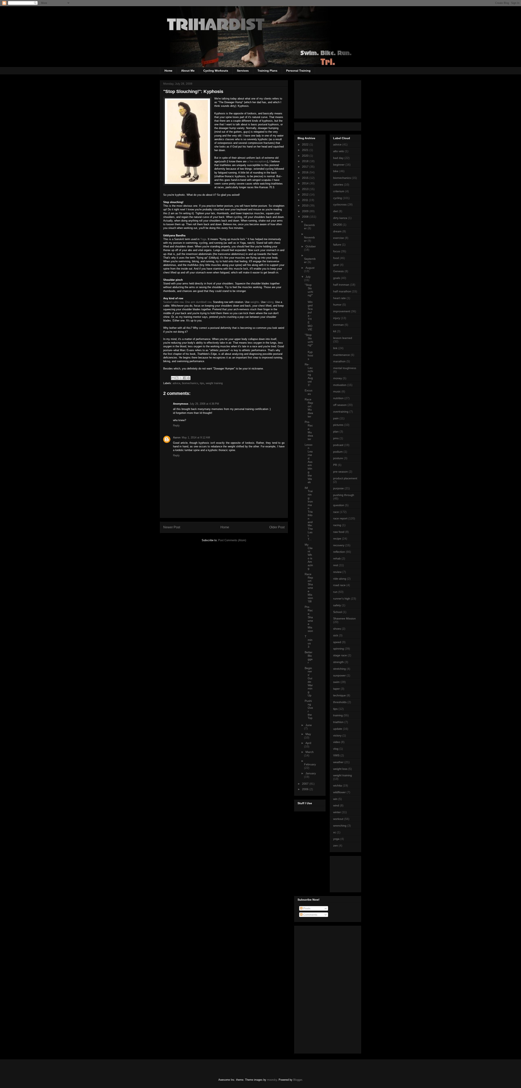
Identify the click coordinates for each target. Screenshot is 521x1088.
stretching (339, 668)
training (338, 715)
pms (336, 438)
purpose (338, 488)
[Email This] (173, 378)
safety (337, 605)
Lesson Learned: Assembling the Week (309, 463)
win (335, 799)
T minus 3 (308, 641)
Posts (306, 908)
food (336, 258)
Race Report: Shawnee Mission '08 (309, 587)
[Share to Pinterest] (188, 378)
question (338, 505)
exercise (338, 237)
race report (340, 518)
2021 (305, 150)
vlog (335, 748)
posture (338, 458)
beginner (339, 164)
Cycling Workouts (215, 70)
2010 (305, 205)
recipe (337, 538)
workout (338, 818)
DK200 (337, 224)
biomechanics (190, 383)
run (335, 591)
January (310, 773)
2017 (305, 166)
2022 (305, 144)
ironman (338, 324)
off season (340, 404)
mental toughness (344, 368)
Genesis (338, 271)
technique (339, 695)
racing (337, 525)
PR (335, 464)
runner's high (341, 598)
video (336, 742)
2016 (305, 172)
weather (338, 762)
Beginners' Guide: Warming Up (309, 681)
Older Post (277, 527)
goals (336, 278)
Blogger (297, 1079)
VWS (336, 755)
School (337, 612)
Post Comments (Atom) (232, 540)
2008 (305, 216)
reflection (339, 551)
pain (336, 418)
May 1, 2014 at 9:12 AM (196, 437)
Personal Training (298, 70)
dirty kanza (340, 218)
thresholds (340, 702)
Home (168, 70)
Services (243, 70)
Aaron (177, 437)
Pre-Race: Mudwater (309, 430)
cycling (337, 198)
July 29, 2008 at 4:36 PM (204, 403)
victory (337, 735)
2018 (305, 161)
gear (336, 264)
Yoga (203, 239)
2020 (305, 155)
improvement (341, 311)
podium (338, 451)
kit (334, 331)
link (335, 348)
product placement (345, 478)
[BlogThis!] (177, 378)
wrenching (339, 825)
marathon (339, 361)
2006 (305, 789)
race (336, 511)
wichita (337, 785)
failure (337, 244)
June (308, 725)
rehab (337, 558)
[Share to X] (181, 378)
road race (339, 585)
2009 (305, 211)
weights (254, 302)
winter (337, 812)
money (337, 378)
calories (338, 184)
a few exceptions (257, 161)
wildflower (339, 792)
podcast (338, 445)
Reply (176, 425)
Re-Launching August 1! (309, 375)
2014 (305, 183)
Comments (309, 914)
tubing (270, 302)
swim (336, 682)
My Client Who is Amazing (309, 556)
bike (335, 171)
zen (335, 845)
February (310, 764)
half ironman (341, 284)
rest (335, 565)
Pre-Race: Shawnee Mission (309, 618)
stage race (340, 655)
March (309, 752)
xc (334, 832)
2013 (305, 189)
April (308, 743)
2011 (305, 200)
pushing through (343, 495)
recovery (338, 545)
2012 (305, 194)
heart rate (339, 298)
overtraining (340, 411)
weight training (214, 383)
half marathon (342, 291)
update (337, 728)
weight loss (340, 768)
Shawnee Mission (344, 618)
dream (337, 231)
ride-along (339, 578)
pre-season (340, 471)
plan (336, 431)
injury (336, 318)
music (337, 391)
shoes (337, 628)
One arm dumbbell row (198, 302)
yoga (336, 838)
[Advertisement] (351, 873)
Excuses (308, 392)
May (308, 734)
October (310, 246)
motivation (339, 385)
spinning (338, 648)
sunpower (339, 675)
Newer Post (171, 527)
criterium (338, 191)
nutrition (338, 398)
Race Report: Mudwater (309, 408)
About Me (188, 70)
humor (337, 304)
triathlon (338, 722)
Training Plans (267, 70)
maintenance (341, 354)
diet (335, 211)
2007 (305, 783)
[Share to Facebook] (185, 378)
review (337, 571)
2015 (305, 177)
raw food (338, 531)
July (308, 276)
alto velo (338, 151)
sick (335, 635)
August (309, 267)
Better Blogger (309, 657)
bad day (338, 157)
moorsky (272, 1079)
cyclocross (340, 204)
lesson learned (342, 338)
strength (338, 662)
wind (336, 805)
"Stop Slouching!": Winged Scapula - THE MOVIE (309, 307)
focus (336, 251)
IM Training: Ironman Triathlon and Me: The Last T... (309, 513)
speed (337, 642)
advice (176, 383)
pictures (338, 424)
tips (202, 383)
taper (336, 688)
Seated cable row (173, 302)
